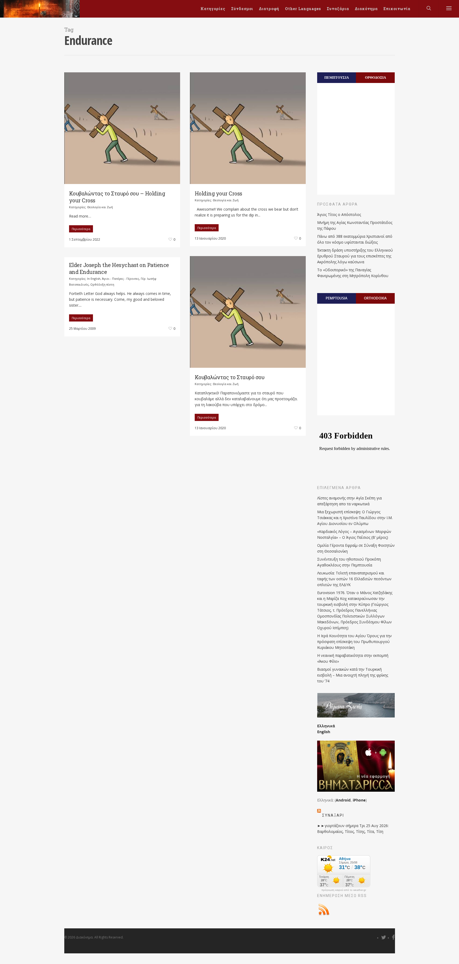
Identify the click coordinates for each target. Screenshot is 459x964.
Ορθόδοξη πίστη (102, 284)
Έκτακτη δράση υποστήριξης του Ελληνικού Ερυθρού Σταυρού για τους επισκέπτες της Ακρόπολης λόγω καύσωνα (355, 256)
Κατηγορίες (213, 8)
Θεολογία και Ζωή (100, 207)
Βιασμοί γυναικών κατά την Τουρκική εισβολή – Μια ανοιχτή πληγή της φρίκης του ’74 (352, 675)
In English (93, 279)
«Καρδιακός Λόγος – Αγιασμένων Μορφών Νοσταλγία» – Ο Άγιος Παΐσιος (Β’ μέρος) (354, 534)
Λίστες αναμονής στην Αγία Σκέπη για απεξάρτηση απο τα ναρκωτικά (349, 500)
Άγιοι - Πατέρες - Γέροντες (120, 279)
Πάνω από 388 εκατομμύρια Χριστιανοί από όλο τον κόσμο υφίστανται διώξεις (354, 239)
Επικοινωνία (397, 8)
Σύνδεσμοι (242, 8)
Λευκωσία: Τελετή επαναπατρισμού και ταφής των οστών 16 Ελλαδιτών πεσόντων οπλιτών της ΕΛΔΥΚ (354, 578)
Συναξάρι (333, 815)
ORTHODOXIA (375, 298)
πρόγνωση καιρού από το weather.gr (343, 890)
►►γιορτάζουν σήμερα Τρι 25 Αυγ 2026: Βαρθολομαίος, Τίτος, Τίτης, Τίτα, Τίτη (353, 828)
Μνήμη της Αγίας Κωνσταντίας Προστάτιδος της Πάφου (354, 225)
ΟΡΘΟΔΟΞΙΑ (375, 77)
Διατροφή (269, 8)
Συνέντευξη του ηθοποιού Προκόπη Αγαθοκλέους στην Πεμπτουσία (349, 562)
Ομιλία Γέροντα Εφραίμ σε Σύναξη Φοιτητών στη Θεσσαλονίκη (356, 548)
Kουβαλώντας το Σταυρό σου (230, 377)
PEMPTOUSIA (336, 298)
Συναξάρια (338, 8)
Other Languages (303, 8)
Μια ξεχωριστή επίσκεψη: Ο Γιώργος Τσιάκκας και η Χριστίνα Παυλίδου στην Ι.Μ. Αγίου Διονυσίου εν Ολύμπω (355, 517)
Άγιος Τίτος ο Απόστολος (339, 214)
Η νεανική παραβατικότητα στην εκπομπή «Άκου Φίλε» (352, 658)
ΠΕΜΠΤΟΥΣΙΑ (336, 77)
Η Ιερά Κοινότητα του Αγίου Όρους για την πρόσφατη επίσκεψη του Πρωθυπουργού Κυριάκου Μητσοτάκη (354, 641)
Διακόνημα (366, 8)
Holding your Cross (218, 193)
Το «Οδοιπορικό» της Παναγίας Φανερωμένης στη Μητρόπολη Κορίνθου (352, 272)
